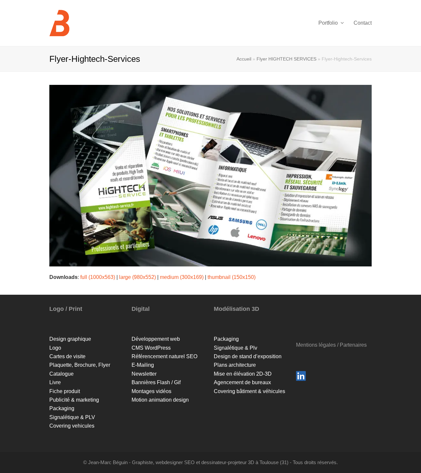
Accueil (243, 59)
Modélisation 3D (236, 309)
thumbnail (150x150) (232, 277)
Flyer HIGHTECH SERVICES (286, 59)
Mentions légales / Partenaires (331, 345)
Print (75, 309)
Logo (56, 309)
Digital (141, 309)
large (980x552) (137, 277)
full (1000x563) (97, 277)
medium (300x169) (182, 277)
